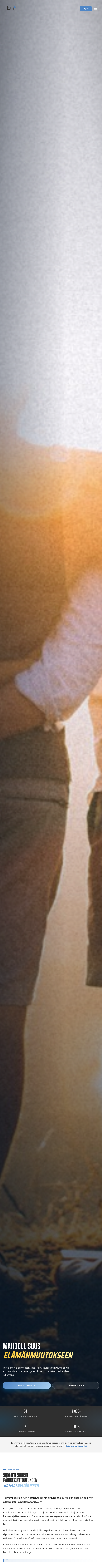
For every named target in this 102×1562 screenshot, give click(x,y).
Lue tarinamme (76, 1385)
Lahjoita (86, 8)
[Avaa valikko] (96, 8)
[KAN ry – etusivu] (10, 8)
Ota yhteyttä (25, 1385)
